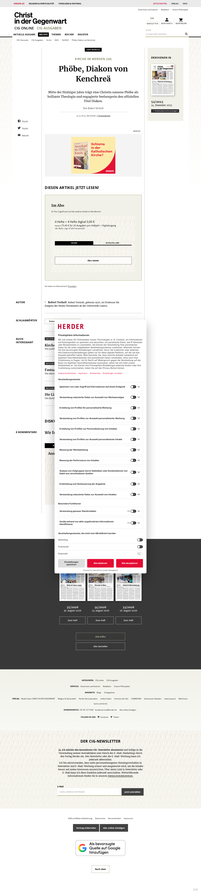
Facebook (104, 717)
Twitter (116, 717)
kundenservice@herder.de (106, 710)
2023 (57, 40)
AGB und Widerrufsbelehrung (80, 818)
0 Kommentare (103, 116)
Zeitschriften (160, 3)
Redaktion (165, 9)
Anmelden (72, 286)
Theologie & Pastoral (70, 3)
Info (185, 3)
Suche (148, 30)
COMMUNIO (136, 698)
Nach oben (100, 869)
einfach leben (105, 698)
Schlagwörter (109, 692)
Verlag (174, 3)
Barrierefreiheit (114, 818)
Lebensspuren (170, 698)
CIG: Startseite (22, 40)
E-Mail (60, 786)
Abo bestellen (100, 646)
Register (83, 34)
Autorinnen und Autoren (148, 9)
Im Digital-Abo (112, 243)
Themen (56, 34)
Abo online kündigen (127, 710)
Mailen (25, 135)
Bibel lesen (183, 698)
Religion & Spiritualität (41, 3)
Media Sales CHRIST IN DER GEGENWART (38, 698)
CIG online (24, 28)
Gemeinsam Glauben (152, 698)
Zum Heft (72, 620)
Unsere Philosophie (180, 9)
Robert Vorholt (96, 108)
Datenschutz (100, 818)
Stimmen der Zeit (121, 698)
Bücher (69, 34)
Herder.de (19, 3)
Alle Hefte (100, 636)
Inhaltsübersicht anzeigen (166, 111)
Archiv (43, 34)
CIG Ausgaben (49, 28)
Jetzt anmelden (132, 792)
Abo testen (93, 260)
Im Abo (74, 243)
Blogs (99, 692)
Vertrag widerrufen (86, 828)
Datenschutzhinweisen (120, 776)
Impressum (128, 818)
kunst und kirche (100, 703)
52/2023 (65, 40)
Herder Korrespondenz (88, 698)
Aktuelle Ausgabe (24, 34)
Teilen (25, 121)
